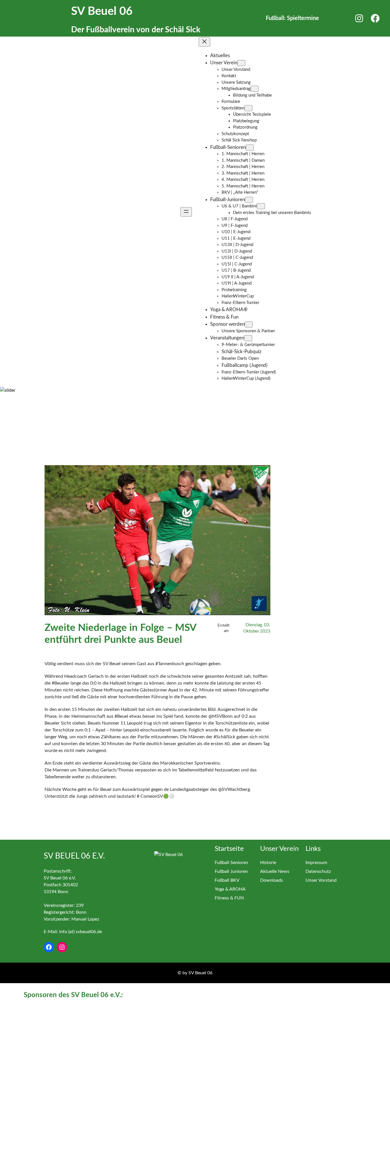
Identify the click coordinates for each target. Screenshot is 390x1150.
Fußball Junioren (231, 871)
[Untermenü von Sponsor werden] (249, 324)
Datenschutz (318, 871)
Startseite (229, 848)
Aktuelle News (274, 871)
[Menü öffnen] (186, 212)
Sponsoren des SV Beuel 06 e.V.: (73, 995)
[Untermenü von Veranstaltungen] (248, 338)
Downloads (271, 880)
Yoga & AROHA (230, 889)
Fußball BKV (227, 880)
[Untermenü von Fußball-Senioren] (250, 148)
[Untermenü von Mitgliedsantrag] (255, 89)
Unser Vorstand (321, 880)
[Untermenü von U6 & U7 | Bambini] (261, 206)
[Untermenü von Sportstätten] (248, 108)
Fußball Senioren (231, 862)
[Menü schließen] (204, 42)
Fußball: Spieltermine (292, 18)
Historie (268, 862)
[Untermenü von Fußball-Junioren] (249, 200)
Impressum (316, 862)
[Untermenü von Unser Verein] (241, 63)
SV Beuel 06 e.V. (74, 856)
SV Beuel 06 (101, 11)
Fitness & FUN (229, 898)
